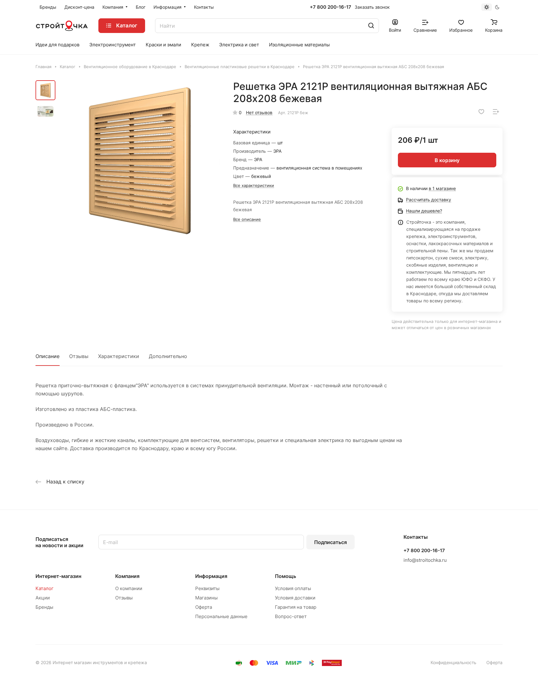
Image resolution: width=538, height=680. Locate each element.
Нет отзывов (259, 112)
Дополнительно (168, 356)
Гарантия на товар (295, 607)
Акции (42, 598)
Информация (211, 576)
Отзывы (78, 356)
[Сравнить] (496, 111)
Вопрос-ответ (291, 616)
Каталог (44, 588)
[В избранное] (481, 111)
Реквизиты (207, 588)
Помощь (285, 576)
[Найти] (371, 25)
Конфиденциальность (453, 662)
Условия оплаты (293, 588)
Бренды (44, 607)
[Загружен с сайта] (139, 160)
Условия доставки (295, 598)
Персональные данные (221, 616)
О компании (128, 588)
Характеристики (118, 356)
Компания (127, 576)
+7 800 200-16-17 (330, 7)
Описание (47, 356)
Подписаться (330, 542)
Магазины (206, 598)
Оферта (203, 607)
